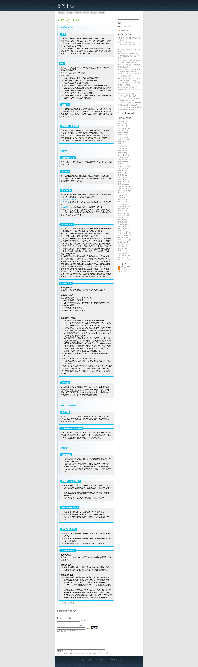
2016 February (124, 155)
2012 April (122, 251)
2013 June (122, 220)
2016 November (124, 135)
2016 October (123, 137)
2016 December (124, 133)
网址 (81, 625)
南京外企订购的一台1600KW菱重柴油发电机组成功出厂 (129, 45)
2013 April (122, 224)
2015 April (122, 177)
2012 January (123, 258)
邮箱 (81, 623)
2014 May (122, 200)
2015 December (124, 159)
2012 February (124, 255)
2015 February (124, 182)
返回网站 (61, 13)
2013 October (123, 213)
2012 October (123, 237)
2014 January (123, 208)
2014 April (122, 202)
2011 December (124, 260)
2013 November (124, 211)
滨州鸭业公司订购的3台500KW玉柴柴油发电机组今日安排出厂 (129, 56)
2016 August (123, 142)
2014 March (123, 204)
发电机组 (65, 41)
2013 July (122, 217)
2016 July (122, 144)
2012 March (123, 253)
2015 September (124, 166)
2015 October (123, 164)
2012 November (124, 235)
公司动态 (70, 13)
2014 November (124, 188)
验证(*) (88, 628)
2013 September (124, 215)
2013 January (123, 231)
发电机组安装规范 (68, 603)
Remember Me (68, 651)
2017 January (123, 130)
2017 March (123, 126)
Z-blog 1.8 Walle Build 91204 (93, 660)
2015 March (123, 179)
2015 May (122, 175)
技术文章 (86, 13)
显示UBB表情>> (104, 653)
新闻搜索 (94, 13)
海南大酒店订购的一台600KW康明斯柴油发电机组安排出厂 (129, 89)
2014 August (123, 193)
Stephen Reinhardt (109, 662)
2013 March (123, 226)
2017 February (124, 128)
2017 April (122, 124)
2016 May (122, 148)
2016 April (122, 150)
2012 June (122, 246)
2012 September (124, 240)
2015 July (122, 170)
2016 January (123, 157)
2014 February (124, 206)
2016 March (123, 153)
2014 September (124, 191)
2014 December (124, 186)
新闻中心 (65, 6)
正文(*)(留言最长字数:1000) (66, 631)
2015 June (122, 173)
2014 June (122, 197)
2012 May (122, 249)
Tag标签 (101, 13)
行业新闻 (78, 13)
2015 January (123, 184)
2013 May (122, 222)
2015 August (123, 168)
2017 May (122, 121)
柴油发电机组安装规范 (70, 20)
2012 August (123, 242)
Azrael (92, 662)
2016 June (122, 146)
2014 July (122, 195)
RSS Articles (125, 30)
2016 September (124, 139)
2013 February (124, 229)
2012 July (122, 244)
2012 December (124, 233)
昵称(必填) (83, 620)
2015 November (124, 162)
